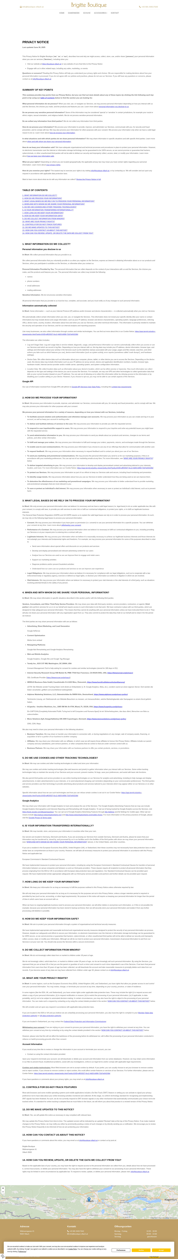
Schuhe (86, 13)
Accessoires (100, 13)
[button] (89, 1199)
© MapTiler (153, 1218)
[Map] (89, 1202)
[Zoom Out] (3, 1192)
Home (61, 13)
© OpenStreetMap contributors (167, 1218)
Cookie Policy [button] (72, 1249)
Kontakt (115, 13)
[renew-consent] (2, 1256)
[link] (100, 13)
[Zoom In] (3, 1188)
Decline (141, 1250)
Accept (161, 1250)
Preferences (121, 1250)
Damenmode (74, 13)
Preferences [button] (22, 1251)
